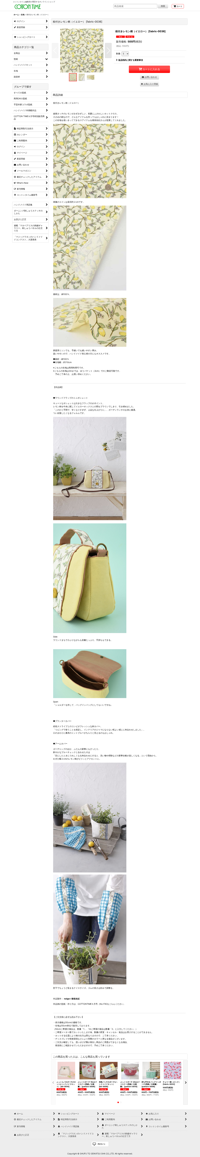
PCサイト (102, 1144)
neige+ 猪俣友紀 (72, 998)
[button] (55, 50)
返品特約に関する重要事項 (130, 60)
